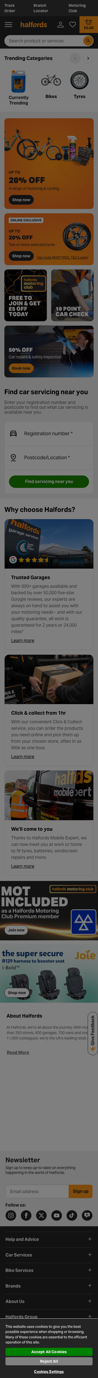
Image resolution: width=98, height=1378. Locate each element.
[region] (49, 1348)
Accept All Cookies (49, 1351)
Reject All (49, 1361)
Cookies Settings (49, 1371)
